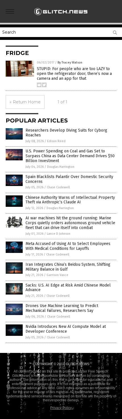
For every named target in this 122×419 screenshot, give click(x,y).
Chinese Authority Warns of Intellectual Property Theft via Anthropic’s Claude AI (70, 200)
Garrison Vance (57, 275)
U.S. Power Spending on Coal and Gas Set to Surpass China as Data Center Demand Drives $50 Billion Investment (70, 156)
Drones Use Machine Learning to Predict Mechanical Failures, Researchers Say (62, 308)
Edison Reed (56, 141)
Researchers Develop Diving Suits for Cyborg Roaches (66, 133)
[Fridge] (61, 17)
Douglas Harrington (60, 167)
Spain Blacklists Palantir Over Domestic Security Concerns (69, 179)
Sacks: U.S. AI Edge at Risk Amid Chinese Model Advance (68, 288)
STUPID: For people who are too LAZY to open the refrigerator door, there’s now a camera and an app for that (74, 73)
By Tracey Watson (70, 62)
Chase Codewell (58, 187)
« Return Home (25, 102)
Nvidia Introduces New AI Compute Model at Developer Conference (66, 329)
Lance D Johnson (58, 234)
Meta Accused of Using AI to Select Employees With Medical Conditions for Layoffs (68, 246)
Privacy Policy (61, 408)
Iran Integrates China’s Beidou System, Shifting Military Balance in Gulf (68, 267)
